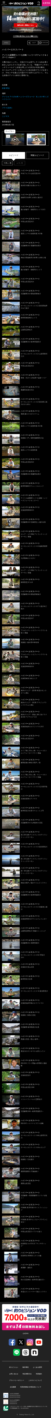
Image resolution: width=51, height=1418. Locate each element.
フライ (6, 43)
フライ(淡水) (7, 108)
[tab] (13, 155)
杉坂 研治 (6, 88)
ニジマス (5, 116)
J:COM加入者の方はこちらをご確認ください (25, 36)
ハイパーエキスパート (13, 49)
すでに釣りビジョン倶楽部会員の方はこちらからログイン (25, 29)
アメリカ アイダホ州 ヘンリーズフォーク (18, 97)
